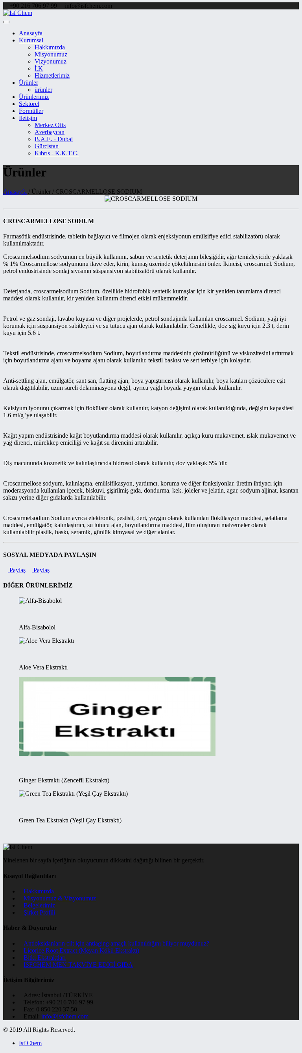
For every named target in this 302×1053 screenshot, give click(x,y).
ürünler (43, 89)
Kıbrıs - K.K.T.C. (57, 153)
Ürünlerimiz (34, 96)
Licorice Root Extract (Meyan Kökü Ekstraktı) (81, 950)
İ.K (39, 68)
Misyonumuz (51, 54)
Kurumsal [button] (31, 40)
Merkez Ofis (50, 125)
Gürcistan (47, 146)
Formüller (31, 110)
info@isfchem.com (64, 1016)
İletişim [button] (28, 118)
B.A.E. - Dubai (54, 139)
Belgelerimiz (39, 905)
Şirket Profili (39, 912)
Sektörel (29, 103)
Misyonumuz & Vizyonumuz (60, 898)
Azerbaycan (49, 132)
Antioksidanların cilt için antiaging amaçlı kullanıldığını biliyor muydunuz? (116, 943)
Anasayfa (30, 33)
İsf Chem (30, 1043)
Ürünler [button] (28, 82)
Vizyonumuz (50, 61)
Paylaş (17, 570)
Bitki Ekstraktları (45, 957)
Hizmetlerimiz (52, 75)
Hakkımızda (50, 47)
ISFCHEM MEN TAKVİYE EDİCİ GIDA (78, 964)
